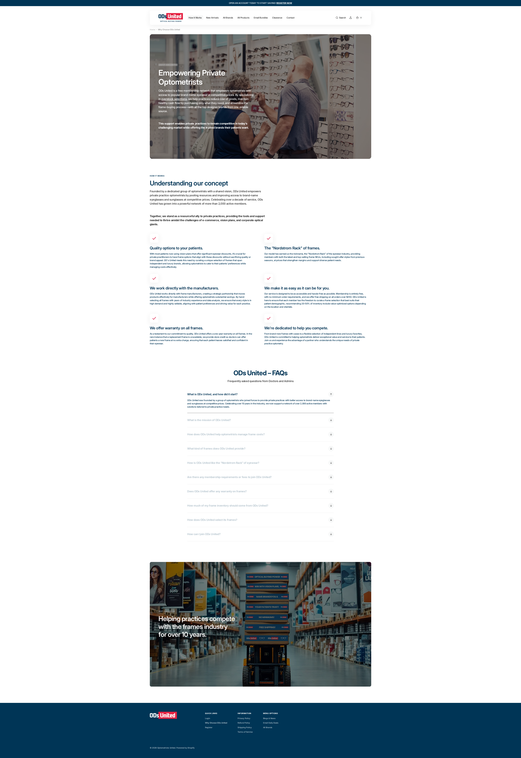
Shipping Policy (245, 727)
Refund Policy (244, 723)
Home (152, 29)
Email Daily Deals (270, 723)
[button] (341, 18)
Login (207, 718)
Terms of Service (245, 732)
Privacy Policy (244, 718)
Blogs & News (269, 718)
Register (208, 727)
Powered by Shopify (185, 748)
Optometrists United (166, 748)
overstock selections (174, 99)
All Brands (267, 727)
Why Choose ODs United (216, 723)
